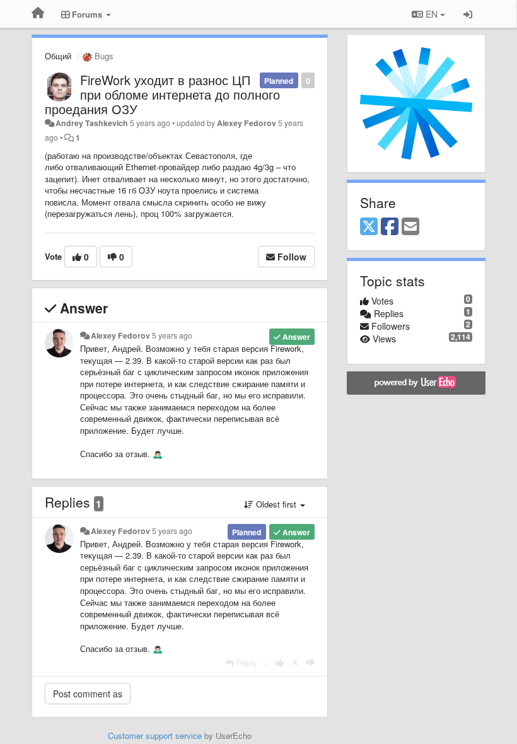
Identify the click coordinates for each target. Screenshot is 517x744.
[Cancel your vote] (295, 662)
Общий (58, 56)
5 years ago (172, 335)
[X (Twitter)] (369, 227)
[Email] (410, 227)
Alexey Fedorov (246, 123)
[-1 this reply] (310, 662)
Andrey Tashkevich (91, 123)
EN (431, 14)
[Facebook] (389, 227)
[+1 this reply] (280, 662)
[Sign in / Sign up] (467, 14)
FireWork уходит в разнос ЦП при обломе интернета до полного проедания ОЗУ (162, 94)
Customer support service (155, 735)
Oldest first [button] (276, 504)
